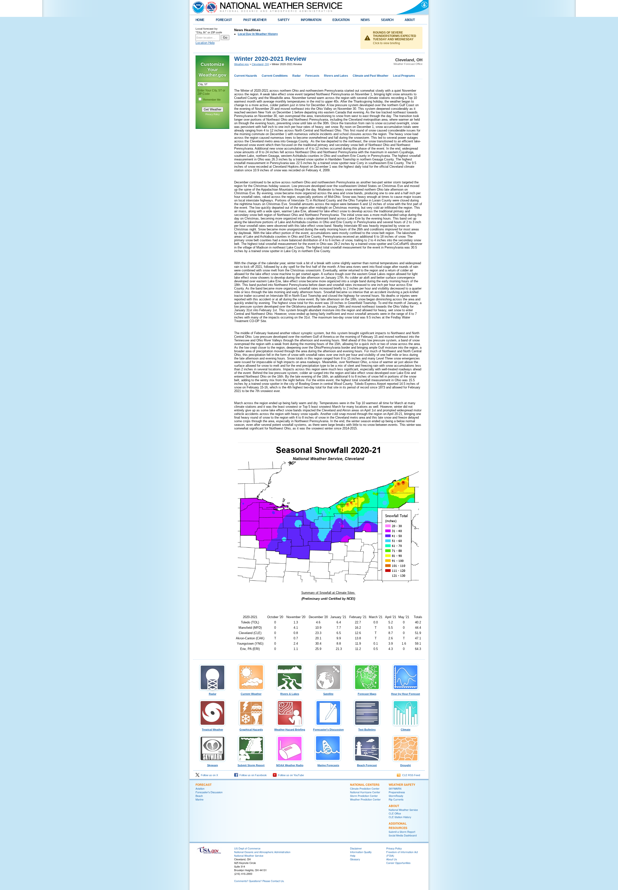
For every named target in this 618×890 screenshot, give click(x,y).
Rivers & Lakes (289, 693)
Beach (199, 796)
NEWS (365, 20)
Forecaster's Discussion (328, 729)
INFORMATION (311, 20)
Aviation (200, 788)
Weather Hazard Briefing (289, 729)
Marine (200, 799)
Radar (296, 75)
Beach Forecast (367, 765)
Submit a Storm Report (402, 832)
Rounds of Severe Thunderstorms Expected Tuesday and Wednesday (394, 36)
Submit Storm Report (251, 765)
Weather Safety (402, 784)
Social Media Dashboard (403, 835)
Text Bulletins (367, 729)
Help (352, 855)
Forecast (203, 784)
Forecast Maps (367, 693)
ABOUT (410, 20)
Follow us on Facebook (252, 775)
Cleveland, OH (260, 64)
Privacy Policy (212, 114)
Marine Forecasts (328, 765)
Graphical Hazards (251, 729)
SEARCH (387, 20)
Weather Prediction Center (365, 799)
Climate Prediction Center (364, 788)
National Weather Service (403, 810)
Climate (405, 729)
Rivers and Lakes (336, 75)
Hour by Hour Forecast (405, 693)
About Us (391, 859)
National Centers (364, 784)
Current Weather (251, 693)
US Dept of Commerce (247, 848)
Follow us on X (208, 775)
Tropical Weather (212, 729)
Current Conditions (275, 75)
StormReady (396, 796)
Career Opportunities (398, 863)
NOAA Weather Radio (289, 765)
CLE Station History (400, 817)
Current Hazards (245, 75)
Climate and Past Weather (370, 75)
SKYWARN (395, 788)
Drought (405, 765)
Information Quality (361, 852)
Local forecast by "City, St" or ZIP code (209, 30)
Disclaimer (356, 848)
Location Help (205, 43)
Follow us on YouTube (290, 775)
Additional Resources (398, 825)
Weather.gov (241, 64)
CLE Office (395, 813)
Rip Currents (396, 799)
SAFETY (283, 20)
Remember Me (212, 99)
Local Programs (404, 75)
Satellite (328, 693)
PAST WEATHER (255, 20)
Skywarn (212, 765)
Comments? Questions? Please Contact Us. (259, 881)
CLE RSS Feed (410, 775)
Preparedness (397, 792)
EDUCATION (340, 20)
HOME (200, 20)
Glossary (355, 859)
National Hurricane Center (365, 792)
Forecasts (312, 75)
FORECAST (224, 20)
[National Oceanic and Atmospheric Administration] (197, 7)
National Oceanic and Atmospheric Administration (262, 852)
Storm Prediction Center (364, 796)
